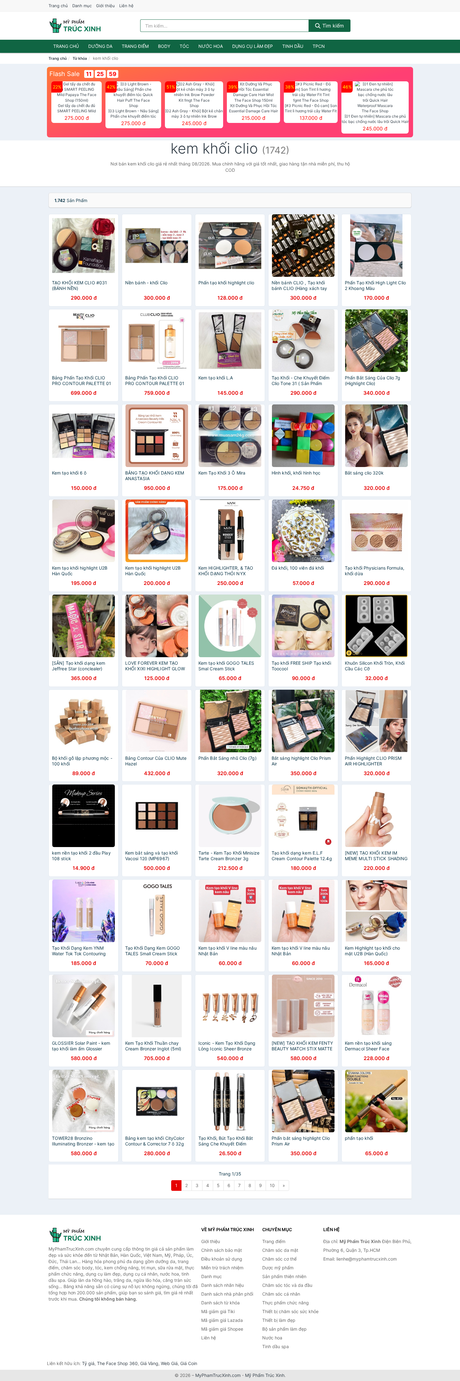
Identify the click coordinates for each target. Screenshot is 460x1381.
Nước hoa (210, 46)
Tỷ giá (88, 1363)
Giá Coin (188, 1363)
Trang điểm (135, 46)
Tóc (184, 46)
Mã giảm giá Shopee (222, 1329)
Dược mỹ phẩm (278, 1267)
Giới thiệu (105, 5)
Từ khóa (80, 58)
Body (164, 46)
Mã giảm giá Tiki (218, 1311)
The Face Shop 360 (117, 1363)
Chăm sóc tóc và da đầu (287, 1285)
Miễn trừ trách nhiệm (222, 1267)
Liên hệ (126, 5)
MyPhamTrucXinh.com (218, 1375)
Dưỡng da (100, 46)
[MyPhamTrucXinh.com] (75, 25)
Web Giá (169, 1363)
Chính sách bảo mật (221, 1250)
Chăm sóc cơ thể (279, 1259)
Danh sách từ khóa (220, 1302)
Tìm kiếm (332, 26)
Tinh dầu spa (275, 1346)
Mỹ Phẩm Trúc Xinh (264, 1375)
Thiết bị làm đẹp (278, 1320)
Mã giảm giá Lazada (222, 1320)
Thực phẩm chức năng (285, 1302)
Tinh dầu (292, 46)
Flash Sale (64, 74)
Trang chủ (58, 5)
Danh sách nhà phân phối (227, 1294)
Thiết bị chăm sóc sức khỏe (290, 1311)
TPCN (319, 46)
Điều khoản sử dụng (221, 1259)
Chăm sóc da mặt (280, 1250)
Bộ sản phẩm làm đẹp (284, 1329)
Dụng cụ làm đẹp (252, 46)
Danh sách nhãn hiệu (222, 1285)
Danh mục (82, 5)
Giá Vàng (149, 1363)
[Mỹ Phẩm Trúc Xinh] (80, 1235)
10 (272, 1185)
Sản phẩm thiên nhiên (284, 1276)
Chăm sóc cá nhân (281, 1294)
